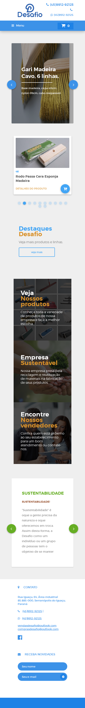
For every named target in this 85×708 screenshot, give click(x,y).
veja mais (36, 252)
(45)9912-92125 (61, 4)
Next (73, 84)
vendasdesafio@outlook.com (37, 625)
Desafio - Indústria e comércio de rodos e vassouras (27, 10)
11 (39, 206)
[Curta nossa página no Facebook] (21, 638)
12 (45, 206)
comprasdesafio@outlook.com (38, 629)
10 (65, 203)
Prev (11, 84)
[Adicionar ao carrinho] (65, 188)
